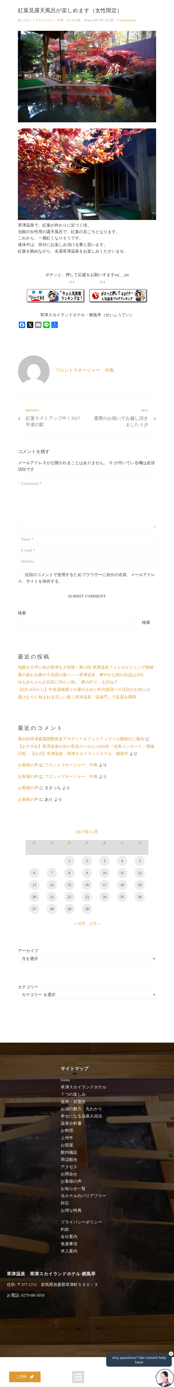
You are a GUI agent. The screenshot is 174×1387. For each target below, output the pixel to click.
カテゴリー (28, 987)
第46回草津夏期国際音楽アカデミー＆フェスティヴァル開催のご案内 (81, 739)
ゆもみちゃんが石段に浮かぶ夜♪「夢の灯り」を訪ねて (68, 682)
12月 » (94, 923)
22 (69, 897)
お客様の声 (28, 765)
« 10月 (79, 923)
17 (104, 885)
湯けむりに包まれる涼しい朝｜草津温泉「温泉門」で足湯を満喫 (77, 697)
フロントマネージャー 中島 (43, 20)
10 (104, 873)
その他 (75, 20)
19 (140, 885)
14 (52, 885)
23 (87, 897)
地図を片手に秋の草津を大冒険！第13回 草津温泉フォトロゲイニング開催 (86, 667)
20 (34, 897)
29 (69, 909)
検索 (22, 613)
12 (140, 873)
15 (69, 885)
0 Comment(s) (127, 20)
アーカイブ (28, 950)
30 (87, 909)
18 (122, 885)
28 (52, 909)
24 (104, 897)
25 (122, 897)
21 (52, 897)
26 (140, 897)
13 (34, 885)
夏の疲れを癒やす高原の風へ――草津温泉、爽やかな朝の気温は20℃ (81, 675)
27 (34, 909)
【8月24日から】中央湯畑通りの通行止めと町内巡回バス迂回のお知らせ (84, 689)
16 (87, 885)
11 (122, 873)
